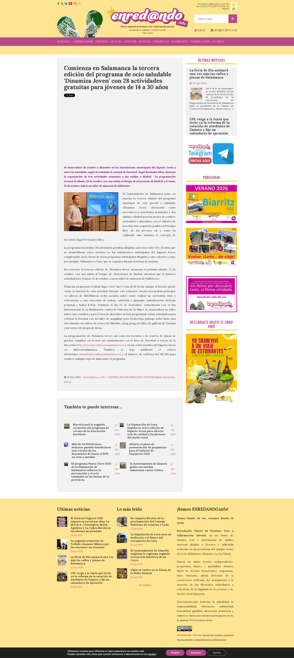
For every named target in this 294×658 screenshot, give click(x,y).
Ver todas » (145, 585)
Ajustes (217, 652)
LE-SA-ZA (116, 41)
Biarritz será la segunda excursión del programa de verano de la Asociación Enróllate (91, 429)
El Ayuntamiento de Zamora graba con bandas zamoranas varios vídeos (148, 467)
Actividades (90, 377)
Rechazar (196, 652)
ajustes (152, 654)
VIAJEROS (218, 41)
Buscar (232, 18)
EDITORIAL (63, 41)
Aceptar (175, 652)
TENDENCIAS (161, 41)
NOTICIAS (145, 41)
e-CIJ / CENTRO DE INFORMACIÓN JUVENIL (126, 377)
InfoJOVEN (63, 49)
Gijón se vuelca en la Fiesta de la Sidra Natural (150, 571)
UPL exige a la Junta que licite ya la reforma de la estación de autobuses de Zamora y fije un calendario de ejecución (210, 100)
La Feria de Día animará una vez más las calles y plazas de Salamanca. (92, 560)
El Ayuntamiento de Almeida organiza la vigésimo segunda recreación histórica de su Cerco (150, 555)
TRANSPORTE (179, 41)
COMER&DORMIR (83, 41)
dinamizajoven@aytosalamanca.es (100, 354)
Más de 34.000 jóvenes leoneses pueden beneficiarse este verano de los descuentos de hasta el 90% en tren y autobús (91, 451)
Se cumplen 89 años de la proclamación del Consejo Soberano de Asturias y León (149, 521)
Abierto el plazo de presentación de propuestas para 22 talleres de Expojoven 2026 (148, 449)
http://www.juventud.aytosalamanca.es (100, 345)
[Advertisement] (120, 134)
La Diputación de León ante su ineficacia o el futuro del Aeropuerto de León (150, 537)
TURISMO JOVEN (200, 41)
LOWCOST (130, 41)
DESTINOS (101, 41)
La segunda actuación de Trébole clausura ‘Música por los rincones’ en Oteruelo (90, 544)
